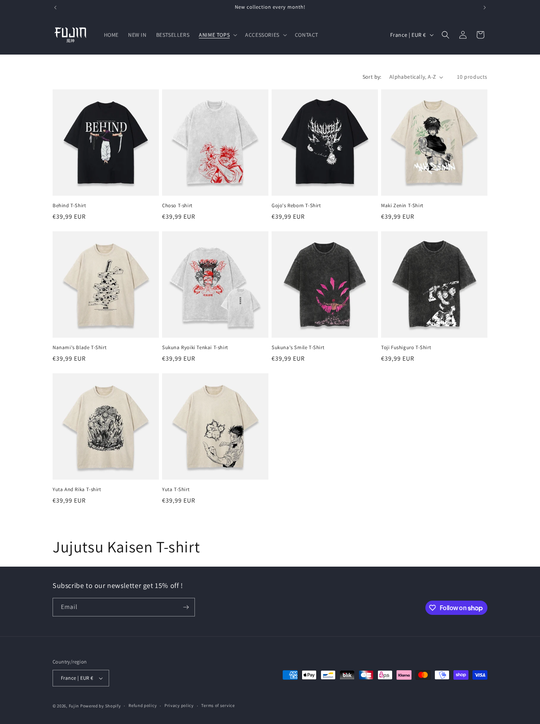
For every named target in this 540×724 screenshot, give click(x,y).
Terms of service (217, 705)
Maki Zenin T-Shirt (402, 205)
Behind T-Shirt (69, 205)
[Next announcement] (484, 7)
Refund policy (142, 705)
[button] (217, 34)
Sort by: (372, 76)
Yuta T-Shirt (175, 489)
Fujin (74, 706)
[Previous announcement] (55, 7)
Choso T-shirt (177, 205)
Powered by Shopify (100, 706)
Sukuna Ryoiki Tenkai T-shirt (195, 347)
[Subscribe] (185, 607)
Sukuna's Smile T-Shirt (298, 347)
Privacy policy (179, 705)
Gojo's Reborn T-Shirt (296, 205)
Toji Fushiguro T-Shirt (406, 347)
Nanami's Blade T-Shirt (79, 347)
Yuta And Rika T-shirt (77, 489)
